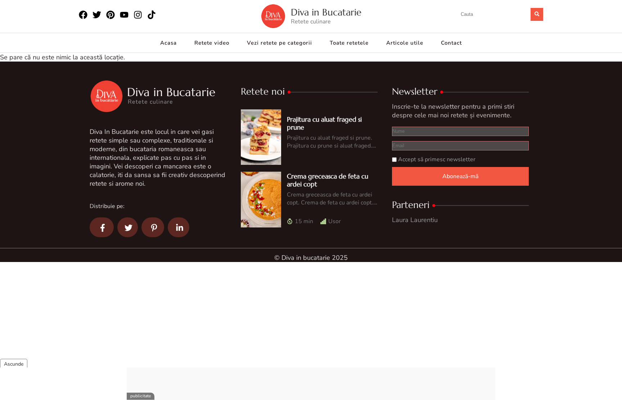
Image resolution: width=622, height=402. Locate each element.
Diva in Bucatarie (326, 12)
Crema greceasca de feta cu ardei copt (327, 180)
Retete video (211, 42)
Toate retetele (349, 42)
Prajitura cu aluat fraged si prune (324, 123)
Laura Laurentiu (415, 220)
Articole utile (404, 42)
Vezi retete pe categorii (279, 42)
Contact (451, 42)
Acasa (168, 42)
